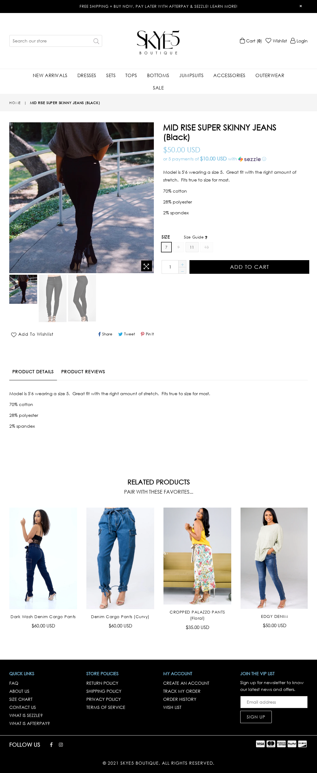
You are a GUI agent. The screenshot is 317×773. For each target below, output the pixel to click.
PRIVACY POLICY (103, 699)
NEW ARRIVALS (50, 75)
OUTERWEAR (269, 75)
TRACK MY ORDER (182, 691)
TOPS (131, 75)
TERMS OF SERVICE (105, 707)
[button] (235, 159)
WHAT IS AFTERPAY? (29, 723)
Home (15, 102)
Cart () (253, 41)
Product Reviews (83, 371)
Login (301, 41)
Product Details (33, 371)
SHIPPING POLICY (103, 691)
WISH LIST (172, 707)
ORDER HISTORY (179, 699)
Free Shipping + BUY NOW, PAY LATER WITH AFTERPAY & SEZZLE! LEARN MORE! (159, 6)
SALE (158, 88)
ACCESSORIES (229, 75)
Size (183, 237)
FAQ (13, 683)
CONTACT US (22, 707)
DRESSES (86, 75)
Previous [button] (3, 564)
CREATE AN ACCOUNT (186, 683)
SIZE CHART (21, 699)
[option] (22, 290)
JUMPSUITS (191, 75)
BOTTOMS (158, 75)
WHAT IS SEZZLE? (26, 715)
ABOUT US (19, 691)
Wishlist (279, 41)
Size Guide (194, 237)
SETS (110, 75)
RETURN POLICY (102, 683)
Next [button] (312, 564)
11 (192, 247)
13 (206, 247)
